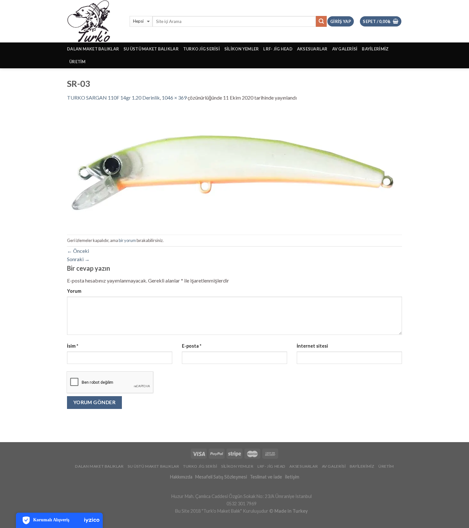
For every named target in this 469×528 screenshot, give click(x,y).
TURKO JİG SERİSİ (201, 48)
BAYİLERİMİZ (375, 48)
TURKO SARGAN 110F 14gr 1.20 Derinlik (113, 97)
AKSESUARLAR (312, 48)
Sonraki (78, 259)
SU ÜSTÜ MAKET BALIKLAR (151, 48)
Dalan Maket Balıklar (93, 48)
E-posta (191, 346)
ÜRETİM (77, 61)
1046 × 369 (174, 97)
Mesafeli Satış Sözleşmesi (221, 476)
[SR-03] (234, 167)
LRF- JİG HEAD (277, 48)
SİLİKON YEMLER (241, 48)
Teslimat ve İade (266, 476)
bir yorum (127, 240)
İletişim (292, 476)
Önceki (78, 251)
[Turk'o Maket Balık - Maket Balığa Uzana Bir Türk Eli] (93, 21)
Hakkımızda (181, 476)
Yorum (74, 291)
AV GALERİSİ (345, 48)
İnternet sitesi (312, 346)
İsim (72, 346)
